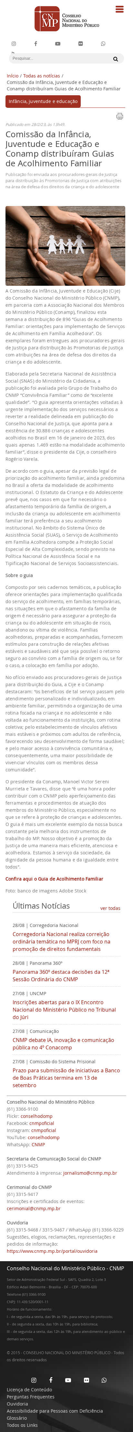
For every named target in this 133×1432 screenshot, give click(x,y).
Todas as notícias (41, 76)
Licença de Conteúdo (29, 1389)
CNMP (38, 1144)
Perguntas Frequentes (31, 1397)
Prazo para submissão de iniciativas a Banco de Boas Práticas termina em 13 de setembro (66, 1078)
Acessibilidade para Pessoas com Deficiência (55, 1411)
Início (12, 76)
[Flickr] (80, 44)
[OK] (114, 58)
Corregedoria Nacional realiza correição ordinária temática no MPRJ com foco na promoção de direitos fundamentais (61, 942)
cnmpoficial (41, 1123)
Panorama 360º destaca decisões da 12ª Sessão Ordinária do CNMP (61, 975)
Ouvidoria (17, 1404)
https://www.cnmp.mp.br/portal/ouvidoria (52, 1251)
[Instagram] (14, 44)
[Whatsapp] (104, 1380)
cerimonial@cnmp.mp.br (34, 1208)
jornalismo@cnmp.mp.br (90, 1173)
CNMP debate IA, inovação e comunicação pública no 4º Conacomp (63, 1043)
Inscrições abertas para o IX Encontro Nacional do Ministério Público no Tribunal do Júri (64, 1010)
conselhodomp (37, 1116)
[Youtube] (57, 44)
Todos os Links (22, 1425)
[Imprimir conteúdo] (119, 118)
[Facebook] (35, 44)
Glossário (17, 1418)
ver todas (110, 908)
